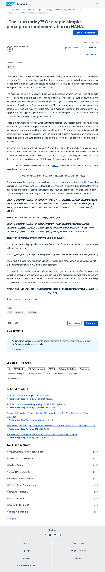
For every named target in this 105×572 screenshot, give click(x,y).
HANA (10, 312)
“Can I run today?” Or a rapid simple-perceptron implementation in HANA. (45, 24)
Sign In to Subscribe (85, 33)
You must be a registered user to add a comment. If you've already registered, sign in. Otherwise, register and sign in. (51, 342)
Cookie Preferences (26, 565)
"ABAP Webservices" (35, 369)
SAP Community (13, 10)
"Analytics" (74, 374)
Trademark (26, 558)
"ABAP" (51, 369)
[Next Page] (54, 382)
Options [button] (74, 37)
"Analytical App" (59, 374)
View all (10, 519)
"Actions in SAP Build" (66, 369)
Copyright (26, 550)
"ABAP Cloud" (18, 369)
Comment (16, 349)
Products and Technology (31, 10)
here (51, 186)
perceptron (20, 312)
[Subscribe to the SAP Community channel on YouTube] (55, 535)
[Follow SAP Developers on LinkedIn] (60, 535)
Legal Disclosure (78, 550)
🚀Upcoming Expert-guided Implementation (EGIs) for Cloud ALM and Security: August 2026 (51, 425)
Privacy (26, 543)
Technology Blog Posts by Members (67, 10)
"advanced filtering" (15, 374)
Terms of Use (78, 543)
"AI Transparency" (34, 374)
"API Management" (15, 378)
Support (78, 558)
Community (22, 4)
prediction (32, 312)
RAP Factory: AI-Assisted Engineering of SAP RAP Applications (37, 404)
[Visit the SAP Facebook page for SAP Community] (45, 535)
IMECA (55, 165)
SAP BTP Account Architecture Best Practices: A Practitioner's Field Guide (42, 434)
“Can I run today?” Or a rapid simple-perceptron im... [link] (28, 13)
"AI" (47, 374)
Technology (47, 10)
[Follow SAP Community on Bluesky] (50, 535)
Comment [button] (91, 323)
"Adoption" (83, 369)
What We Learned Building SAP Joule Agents (28, 396)
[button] (87, 54)
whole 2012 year (85, 182)
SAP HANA (11, 67)
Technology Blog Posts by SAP (23, 429)
